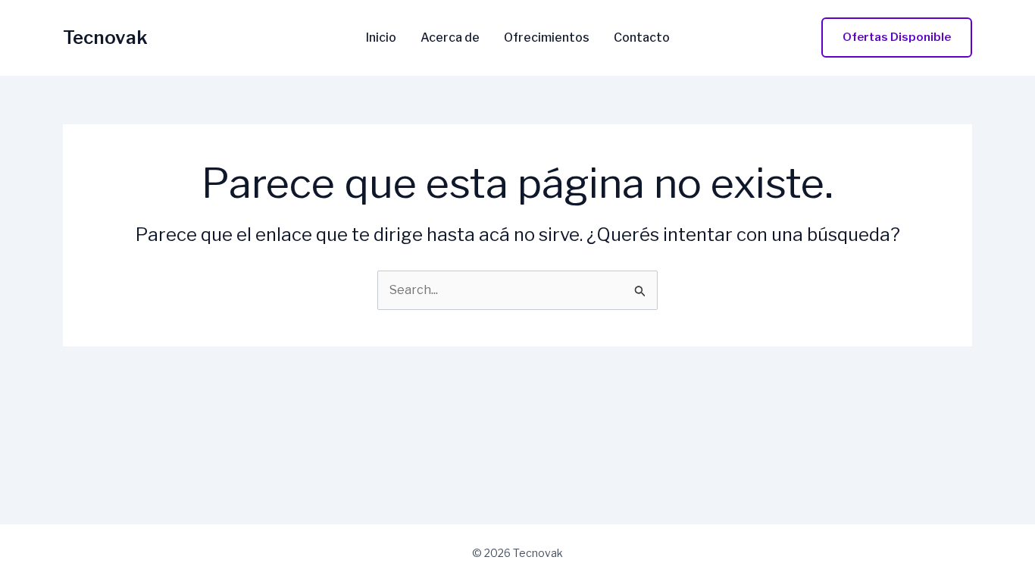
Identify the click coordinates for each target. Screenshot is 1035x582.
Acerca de (450, 38)
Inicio (381, 38)
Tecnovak (105, 37)
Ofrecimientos (546, 38)
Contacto (642, 38)
